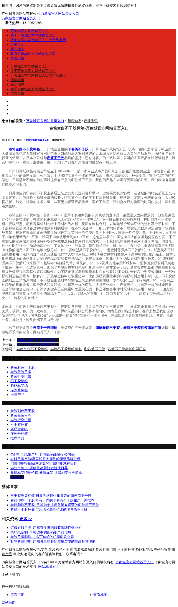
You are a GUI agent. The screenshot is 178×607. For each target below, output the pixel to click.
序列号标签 (19, 390)
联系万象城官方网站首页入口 (33, 53)
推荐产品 (17, 395)
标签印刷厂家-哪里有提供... (38, 344)
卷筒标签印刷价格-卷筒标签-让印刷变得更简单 (46, 472)
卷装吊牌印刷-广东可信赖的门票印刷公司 (42, 537)
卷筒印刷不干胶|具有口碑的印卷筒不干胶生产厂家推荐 (52, 500)
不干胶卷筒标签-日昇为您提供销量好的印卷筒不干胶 (50, 496)
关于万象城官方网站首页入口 (33, 35)
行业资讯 (91, 121)
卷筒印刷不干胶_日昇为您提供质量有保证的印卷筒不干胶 (54, 505)
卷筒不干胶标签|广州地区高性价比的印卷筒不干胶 (48, 509)
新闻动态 (17, 49)
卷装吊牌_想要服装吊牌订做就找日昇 (39, 468)
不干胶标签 (19, 381)
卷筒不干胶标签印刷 (66, 349)
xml (55, 566)
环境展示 (17, 44)
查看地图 (100, 595)
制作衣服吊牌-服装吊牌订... (38, 340)
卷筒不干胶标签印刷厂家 (127, 349)
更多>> (25, 518)
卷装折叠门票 (20, 376)
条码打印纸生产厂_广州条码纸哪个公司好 (42, 454)
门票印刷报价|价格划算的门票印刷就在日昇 (43, 463)
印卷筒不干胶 (94, 349)
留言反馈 (17, 58)
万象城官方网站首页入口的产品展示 (38, 40)
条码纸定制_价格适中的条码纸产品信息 (40, 532)
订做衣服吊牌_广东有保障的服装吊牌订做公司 (46, 528)
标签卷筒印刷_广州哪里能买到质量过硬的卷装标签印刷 (53, 541)
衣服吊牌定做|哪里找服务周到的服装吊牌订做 (45, 459)
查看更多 (17, 477)
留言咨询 (17, 595)
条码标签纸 (19, 385)
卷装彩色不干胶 (22, 367)
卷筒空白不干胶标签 (32, 349)
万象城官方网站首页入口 (60, 13)
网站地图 (45, 566)
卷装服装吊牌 (20, 372)
